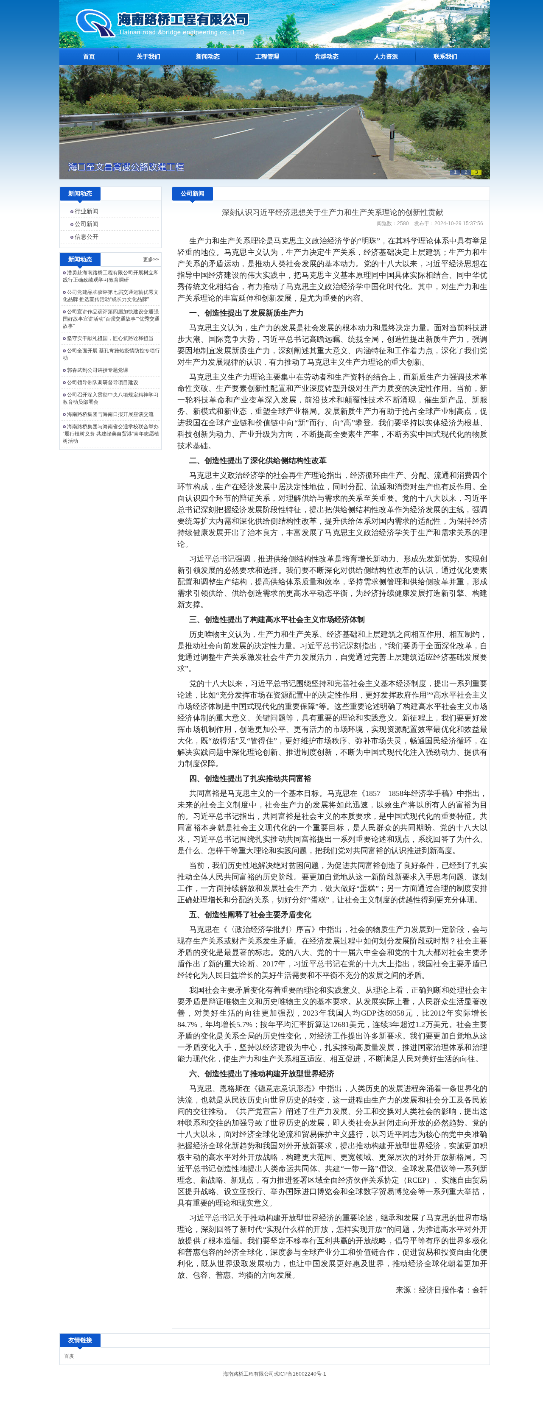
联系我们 (445, 56)
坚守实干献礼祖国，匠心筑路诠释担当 (110, 338)
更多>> (151, 259)
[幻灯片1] (274, 178)
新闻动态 (208, 56)
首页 (89, 56)
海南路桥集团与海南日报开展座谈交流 (110, 414)
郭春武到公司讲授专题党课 (97, 370)
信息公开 (86, 236)
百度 (69, 1356)
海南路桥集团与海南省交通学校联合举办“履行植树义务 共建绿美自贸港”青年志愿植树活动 (111, 434)
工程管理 (267, 56)
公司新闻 (86, 224)
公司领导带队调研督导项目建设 (102, 382)
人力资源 (386, 56)
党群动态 (327, 56)
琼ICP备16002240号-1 (300, 1374)
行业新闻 (86, 211)
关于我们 (148, 56)
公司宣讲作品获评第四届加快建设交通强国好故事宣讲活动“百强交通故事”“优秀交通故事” (111, 319)
